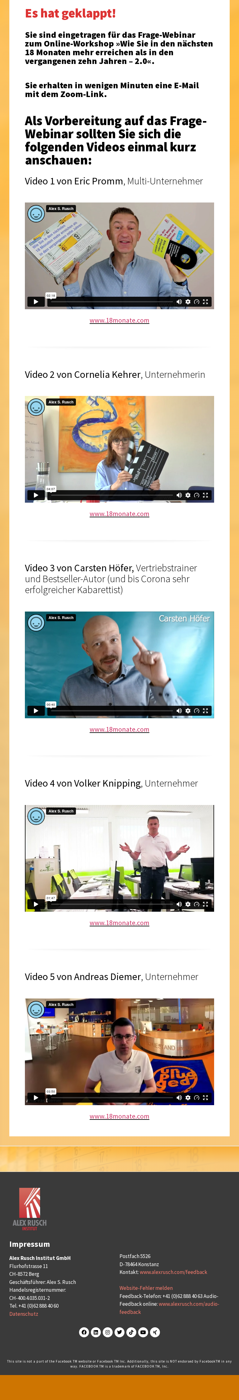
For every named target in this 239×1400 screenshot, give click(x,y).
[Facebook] (84, 1332)
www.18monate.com (119, 320)
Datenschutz (23, 1313)
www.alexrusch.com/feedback (173, 1272)
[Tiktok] (131, 1332)
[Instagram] (108, 1332)
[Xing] (155, 1332)
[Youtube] (143, 1332)
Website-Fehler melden (146, 1288)
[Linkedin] (96, 1332)
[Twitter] (119, 1332)
